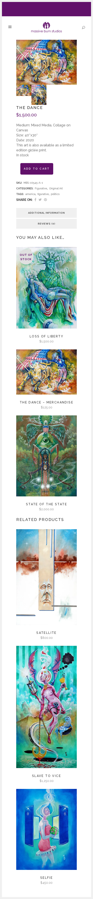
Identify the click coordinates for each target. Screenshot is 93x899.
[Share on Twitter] (40, 200)
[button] (70, 46)
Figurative (41, 188)
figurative (43, 194)
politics (55, 194)
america (30, 194)
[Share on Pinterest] (45, 200)
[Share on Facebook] (35, 200)
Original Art (56, 188)
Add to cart (37, 168)
